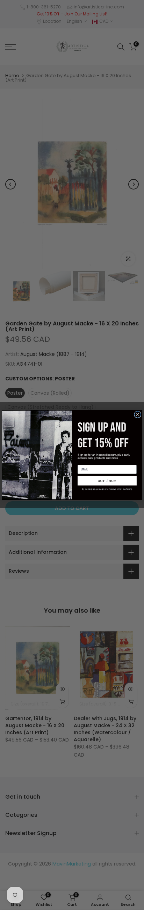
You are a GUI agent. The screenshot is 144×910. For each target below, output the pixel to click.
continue (107, 480)
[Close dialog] (138, 414)
